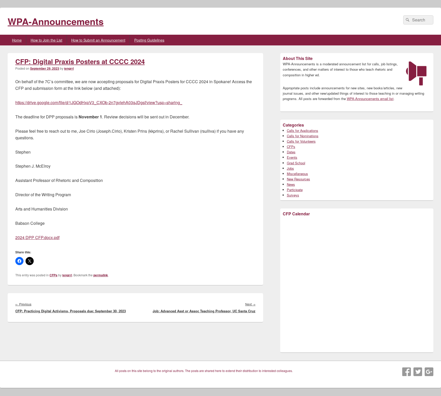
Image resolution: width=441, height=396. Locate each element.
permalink (100, 275)
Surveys (293, 195)
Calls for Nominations (302, 135)
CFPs (53, 275)
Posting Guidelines (149, 40)
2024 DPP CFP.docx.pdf (37, 237)
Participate (295, 189)
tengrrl (69, 68)
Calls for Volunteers (301, 141)
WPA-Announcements (56, 21)
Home (17, 40)
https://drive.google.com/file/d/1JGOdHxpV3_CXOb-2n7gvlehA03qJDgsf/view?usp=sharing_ (98, 102)
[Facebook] (406, 371)
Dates (291, 152)
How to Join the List (46, 40)
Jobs (290, 168)
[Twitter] (417, 371)
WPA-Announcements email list (370, 98)
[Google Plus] (429, 371)
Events (292, 157)
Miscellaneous (297, 173)
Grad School (296, 162)
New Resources (298, 179)
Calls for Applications (302, 130)
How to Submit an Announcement (98, 40)
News (291, 184)
